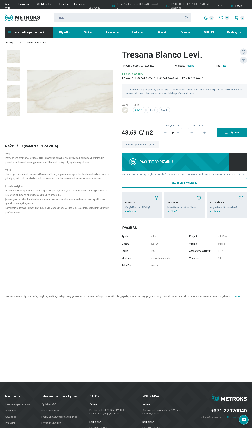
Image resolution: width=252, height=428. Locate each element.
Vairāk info (130, 211)
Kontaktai (79, 4)
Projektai (64, 4)
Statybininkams (45, 4)
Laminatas (113, 32)
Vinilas (88, 32)
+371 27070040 (229, 411)
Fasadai (185, 32)
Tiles (223, 65)
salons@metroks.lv (211, 417)
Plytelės (64, 32)
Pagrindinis (11, 410)
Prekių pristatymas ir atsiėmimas (59, 416)
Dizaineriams (25, 4)
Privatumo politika (51, 422)
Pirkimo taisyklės (50, 410)
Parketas (138, 32)
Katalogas (10, 416)
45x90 (164, 110)
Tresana (189, 65)
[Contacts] (244, 420)
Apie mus (7, 6)
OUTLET (209, 32)
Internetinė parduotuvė (17, 404)
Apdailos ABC (48, 404)
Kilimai (161, 32)
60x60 (152, 110)
